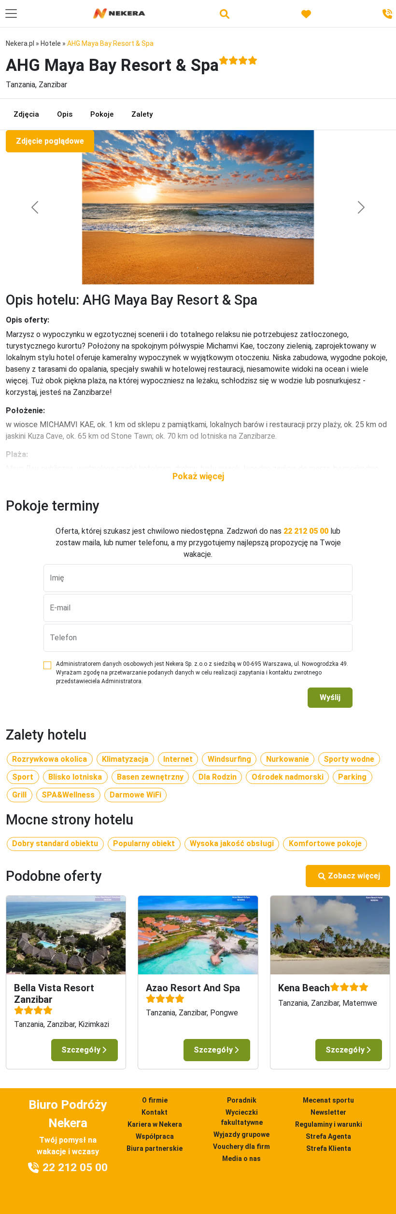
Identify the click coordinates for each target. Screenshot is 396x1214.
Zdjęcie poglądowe (50, 141)
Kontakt (154, 1112)
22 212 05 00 (305, 531)
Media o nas (241, 1158)
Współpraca (155, 1136)
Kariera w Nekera (154, 1124)
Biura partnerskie (155, 1148)
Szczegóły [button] (80, 1049)
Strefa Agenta (328, 1136)
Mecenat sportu (328, 1100)
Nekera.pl (20, 43)
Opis (64, 114)
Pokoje (101, 114)
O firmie (155, 1100)
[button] (198, 476)
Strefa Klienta (328, 1148)
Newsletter (328, 1112)
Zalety (142, 114)
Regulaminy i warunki (328, 1124)
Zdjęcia (26, 114)
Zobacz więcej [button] (354, 875)
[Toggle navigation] (11, 13)
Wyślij (330, 697)
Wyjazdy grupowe (241, 1134)
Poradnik (241, 1100)
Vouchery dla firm (241, 1146)
